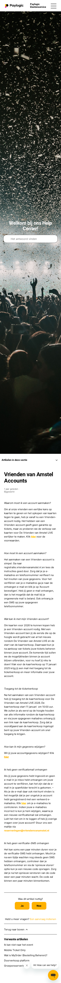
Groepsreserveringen (16, 965)
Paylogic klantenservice (38, 5)
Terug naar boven (14, 929)
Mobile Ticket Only (15, 950)
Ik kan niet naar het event (18, 944)
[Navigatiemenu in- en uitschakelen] (53, 6)
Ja (22, 905)
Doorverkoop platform (16, 960)
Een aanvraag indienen (43, 919)
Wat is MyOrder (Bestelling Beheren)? (25, 955)
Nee (39, 905)
